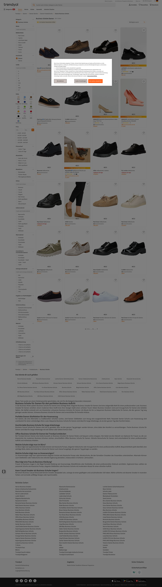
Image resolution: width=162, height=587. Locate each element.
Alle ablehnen (60, 81)
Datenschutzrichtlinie (92, 76)
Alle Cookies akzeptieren (95, 81)
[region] (81, 72)
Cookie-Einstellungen (80, 81)
